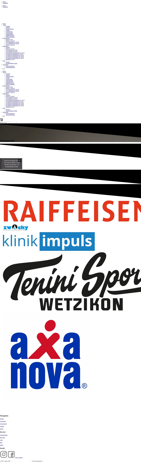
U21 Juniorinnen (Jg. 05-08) (12, 42)
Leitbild (7, 30)
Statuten (8, 27)
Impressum (15, 461)
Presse (4, 1)
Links (1, 440)
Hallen (1, 445)
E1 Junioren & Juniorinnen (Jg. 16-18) (15, 55)
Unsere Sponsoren (10, 66)
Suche (1, 122)
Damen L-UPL (9, 39)
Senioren (8, 47)
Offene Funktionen (10, 37)
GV (4, 68)
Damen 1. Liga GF (10, 41)
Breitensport (6, 46)
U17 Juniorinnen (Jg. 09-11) (12, 43)
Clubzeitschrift (3, 423)
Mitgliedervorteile (10, 35)
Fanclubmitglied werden (11, 63)
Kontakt (2, 418)
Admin (1, 428)
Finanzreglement (10, 29)
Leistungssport (6, 38)
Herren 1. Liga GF (10, 44)
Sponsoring (5, 64)
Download (2, 437)
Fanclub (8, 62)
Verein (4, 25)
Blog (1, 442)
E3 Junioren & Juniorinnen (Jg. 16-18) (15, 58)
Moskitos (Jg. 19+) (10, 59)
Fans (4, 60)
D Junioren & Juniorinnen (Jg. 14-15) (14, 54)
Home (4, 23)
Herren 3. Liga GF (10, 48)
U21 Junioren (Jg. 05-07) (12, 50)
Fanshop (2, 426)
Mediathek (5, 3)
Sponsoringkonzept (10, 67)
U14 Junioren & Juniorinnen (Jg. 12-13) (15, 52)
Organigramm (9, 31)
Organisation (3, 421)
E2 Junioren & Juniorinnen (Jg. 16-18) (15, 56)
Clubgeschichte (9, 33)
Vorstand (8, 26)
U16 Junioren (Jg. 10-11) (11, 51)
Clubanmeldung (9, 34)
